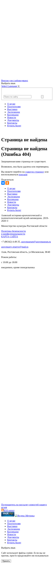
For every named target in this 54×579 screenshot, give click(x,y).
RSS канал (9, 510)
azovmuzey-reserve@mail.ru (14, 247)
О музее (11, 104)
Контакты (12, 123)
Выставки (12, 109)
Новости (11, 117)
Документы (13, 120)
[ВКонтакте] (3, 183)
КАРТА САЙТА (9, 236)
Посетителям (14, 106)
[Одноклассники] (7, 183)
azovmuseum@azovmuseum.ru (36, 241)
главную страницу (34, 172)
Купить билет (14, 125)
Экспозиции (13, 112)
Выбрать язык (8, 547)
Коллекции (13, 114)
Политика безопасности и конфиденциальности (13, 232)
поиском (23, 174)
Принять (6, 561)
